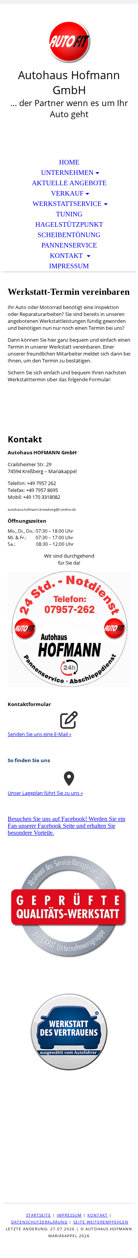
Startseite (38, 1215)
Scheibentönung (69, 235)
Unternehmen (67, 172)
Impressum (69, 266)
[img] (69, 41)
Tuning (69, 214)
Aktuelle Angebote (69, 183)
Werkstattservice (67, 204)
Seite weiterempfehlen (100, 1222)
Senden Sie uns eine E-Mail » (39, 734)
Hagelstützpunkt (69, 224)
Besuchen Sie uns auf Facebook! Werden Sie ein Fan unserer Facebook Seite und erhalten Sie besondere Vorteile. (66, 826)
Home (69, 162)
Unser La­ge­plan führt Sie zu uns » (45, 792)
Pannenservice (69, 245)
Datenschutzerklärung (39, 1222)
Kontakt (67, 255)
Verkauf (67, 193)
